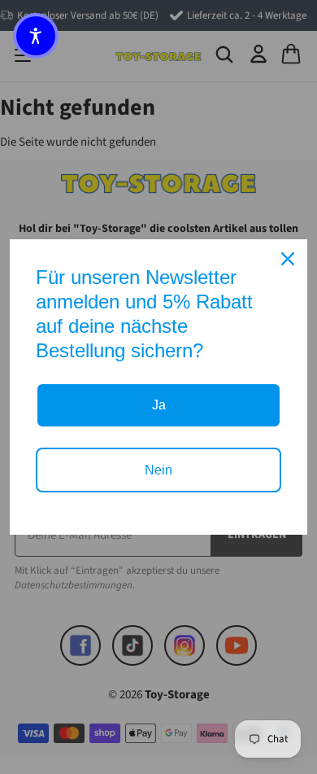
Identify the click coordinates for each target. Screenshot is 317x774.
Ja (159, 405)
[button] (36, 36)
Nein (158, 470)
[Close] (287, 258)
